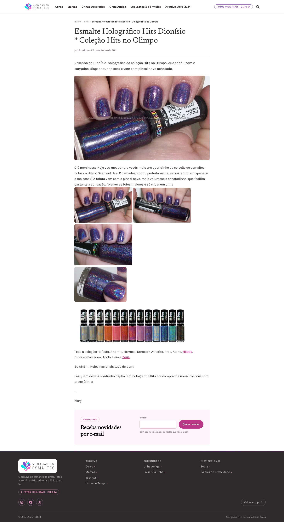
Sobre (204, 466)
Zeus (126, 357)
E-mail (142, 417)
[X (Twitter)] (39, 502)
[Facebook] (30, 502)
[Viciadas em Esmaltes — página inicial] (37, 466)
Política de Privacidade (215, 472)
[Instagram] (21, 502)
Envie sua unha (153, 472)
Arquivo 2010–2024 (177, 7)
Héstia (187, 352)
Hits (86, 21)
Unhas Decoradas (93, 7)
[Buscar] (257, 7)
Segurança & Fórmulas (146, 7)
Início (77, 21)
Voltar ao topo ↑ (253, 502)
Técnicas (91, 477)
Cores (59, 7)
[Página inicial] (37, 6)
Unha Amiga (117, 7)
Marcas (72, 7)
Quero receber (191, 424)
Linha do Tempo (96, 483)
